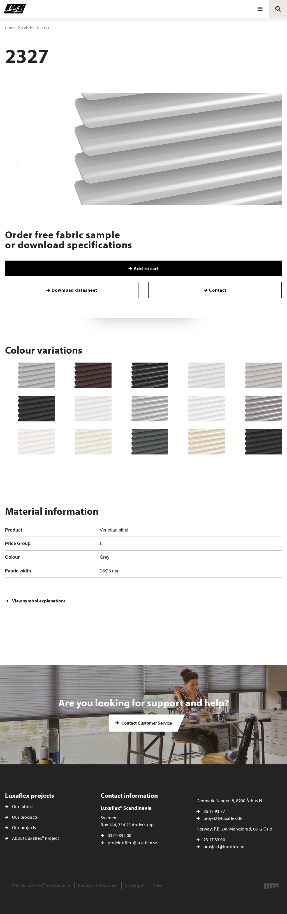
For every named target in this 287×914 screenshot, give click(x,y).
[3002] (30, 375)
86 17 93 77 (214, 811)
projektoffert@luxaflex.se (132, 842)
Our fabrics (22, 806)
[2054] (30, 441)
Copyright (135, 885)
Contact (217, 290)
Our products (25, 817)
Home (10, 27)
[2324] (143, 375)
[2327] (143, 408)
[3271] (87, 375)
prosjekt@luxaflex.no (224, 846)
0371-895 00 (119, 835)
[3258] (143, 441)
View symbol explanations (39, 601)
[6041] (200, 441)
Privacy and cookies (97, 885)
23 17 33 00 (214, 839)
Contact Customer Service (146, 723)
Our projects (24, 827)
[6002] (200, 408)
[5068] (200, 375)
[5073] (30, 408)
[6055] (257, 408)
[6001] (87, 408)
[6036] (87, 441)
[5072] (257, 375)
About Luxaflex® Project (35, 838)
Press (157, 885)
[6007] (257, 441)
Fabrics (28, 27)
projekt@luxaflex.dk (223, 818)
